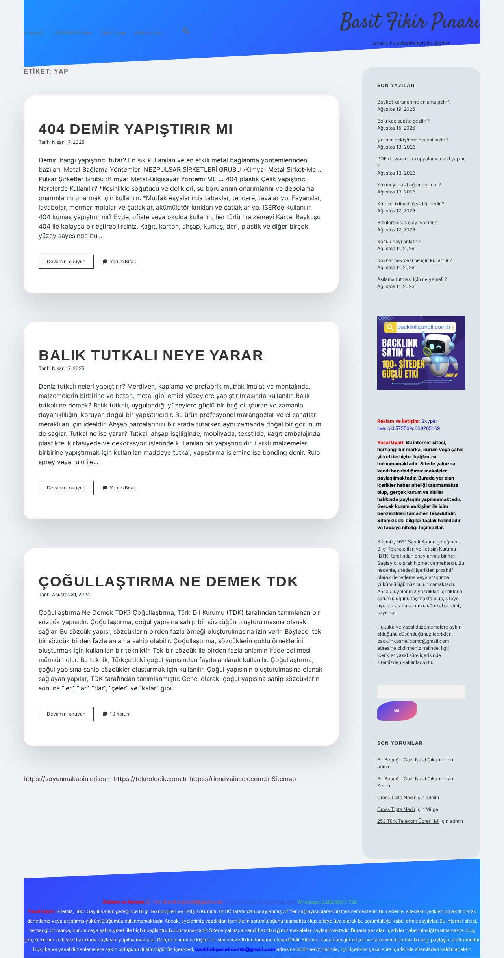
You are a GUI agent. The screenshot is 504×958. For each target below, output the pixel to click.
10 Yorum (120, 714)
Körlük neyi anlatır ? (399, 241)
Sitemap (284, 779)
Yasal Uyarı (112, 32)
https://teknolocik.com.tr (150, 779)
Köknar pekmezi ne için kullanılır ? (414, 260)
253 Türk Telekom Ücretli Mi (408, 821)
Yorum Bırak (123, 261)
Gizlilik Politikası (72, 32)
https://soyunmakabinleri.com (68, 779)
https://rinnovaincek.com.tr (229, 779)
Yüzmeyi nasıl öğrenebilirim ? (409, 185)
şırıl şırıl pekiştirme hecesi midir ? (412, 140)
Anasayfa (34, 32)
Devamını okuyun (70, 263)
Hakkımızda (148, 32)
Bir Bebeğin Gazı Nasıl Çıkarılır (410, 760)
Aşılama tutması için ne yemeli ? (412, 279)
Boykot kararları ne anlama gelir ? (413, 102)
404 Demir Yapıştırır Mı (136, 129)
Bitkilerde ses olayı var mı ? (407, 222)
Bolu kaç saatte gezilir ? (403, 121)
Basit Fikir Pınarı (410, 22)
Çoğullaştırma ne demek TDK (168, 581)
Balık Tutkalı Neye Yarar (151, 355)
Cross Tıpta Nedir (396, 797)
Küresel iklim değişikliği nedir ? (410, 203)
